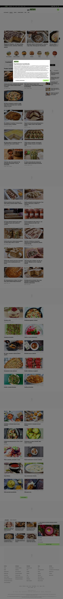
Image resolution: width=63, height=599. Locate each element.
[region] (31, 71)
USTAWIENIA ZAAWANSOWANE (19, 80)
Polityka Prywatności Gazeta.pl (41, 77)
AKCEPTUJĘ (46, 80)
